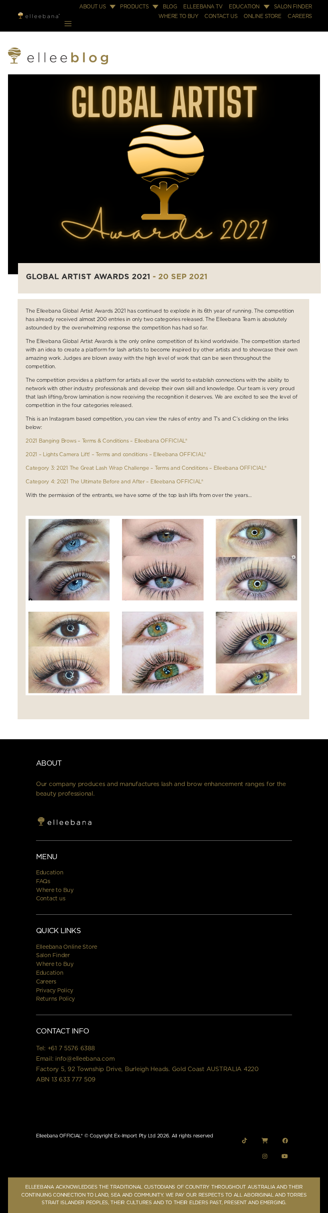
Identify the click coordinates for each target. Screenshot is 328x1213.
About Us (92, 7)
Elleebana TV (202, 7)
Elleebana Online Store (66, 947)
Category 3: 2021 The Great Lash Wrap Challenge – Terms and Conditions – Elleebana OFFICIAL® (146, 468)
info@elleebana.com (84, 1059)
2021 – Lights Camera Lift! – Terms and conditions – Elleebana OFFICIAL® (116, 454)
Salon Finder (293, 7)
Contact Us (220, 16)
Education (244, 7)
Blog (170, 7)
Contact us (50, 899)
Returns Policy (55, 999)
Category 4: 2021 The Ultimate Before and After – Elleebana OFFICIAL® (114, 482)
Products (134, 7)
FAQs (43, 881)
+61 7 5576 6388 (71, 1048)
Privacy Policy (54, 991)
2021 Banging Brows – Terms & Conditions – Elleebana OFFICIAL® (106, 441)
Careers (300, 16)
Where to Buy (178, 16)
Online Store (262, 16)
